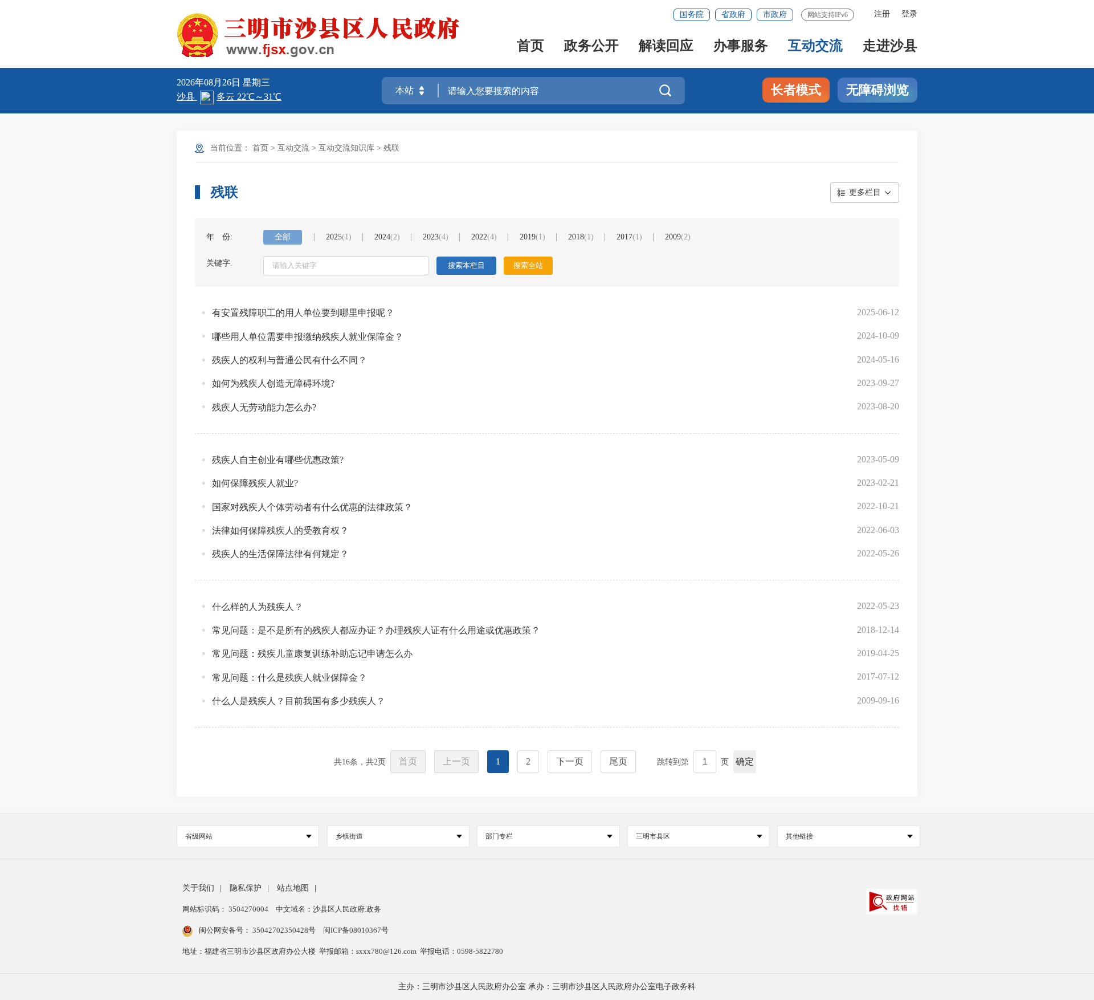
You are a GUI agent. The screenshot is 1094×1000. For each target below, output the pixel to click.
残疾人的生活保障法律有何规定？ (280, 554)
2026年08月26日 (210, 82)
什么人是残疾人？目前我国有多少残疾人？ (298, 701)
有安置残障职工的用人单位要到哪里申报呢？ (303, 313)
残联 (391, 148)
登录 (909, 14)
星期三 (256, 82)
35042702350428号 (284, 930)
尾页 (618, 761)
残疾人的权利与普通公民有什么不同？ (289, 360)
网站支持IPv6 (827, 15)
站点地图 (293, 888)
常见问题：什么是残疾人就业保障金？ (289, 677)
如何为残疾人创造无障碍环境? (273, 383)
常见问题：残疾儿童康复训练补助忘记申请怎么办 (312, 653)
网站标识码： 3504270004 (226, 909)
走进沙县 (890, 46)
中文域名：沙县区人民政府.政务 (328, 909)
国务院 (692, 14)
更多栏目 (865, 192)
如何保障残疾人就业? (255, 483)
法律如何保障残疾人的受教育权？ (280, 530)
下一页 (569, 761)
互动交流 (815, 46)
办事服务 (740, 46)
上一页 (456, 761)
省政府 (733, 14)
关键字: (219, 263)
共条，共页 (360, 762)
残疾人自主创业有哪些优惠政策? (278, 460)
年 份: (219, 237)
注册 (882, 14)
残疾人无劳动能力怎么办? (264, 407)
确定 (745, 761)
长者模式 (796, 90)
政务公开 (591, 46)
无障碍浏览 (877, 90)
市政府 (775, 14)
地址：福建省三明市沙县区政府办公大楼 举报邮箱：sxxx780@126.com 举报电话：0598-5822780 (342, 951)
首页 (530, 46)
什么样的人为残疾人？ (257, 607)
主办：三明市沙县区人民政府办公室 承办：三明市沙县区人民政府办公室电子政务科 (547, 986)
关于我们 (198, 888)
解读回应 (666, 46)
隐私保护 (246, 888)
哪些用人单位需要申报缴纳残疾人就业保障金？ (307, 337)
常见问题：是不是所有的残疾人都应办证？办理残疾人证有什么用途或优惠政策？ (376, 630)
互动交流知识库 (346, 148)
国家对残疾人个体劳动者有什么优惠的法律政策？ (312, 507)
